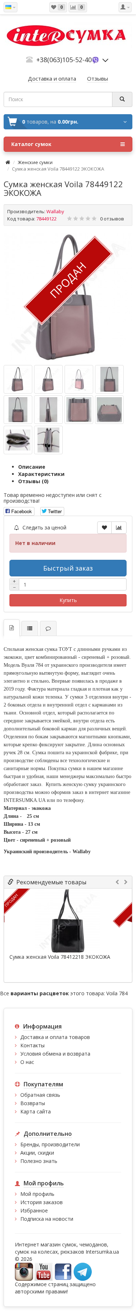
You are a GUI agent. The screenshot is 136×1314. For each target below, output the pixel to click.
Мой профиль (37, 1193)
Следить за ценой (43, 527)
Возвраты (32, 1103)
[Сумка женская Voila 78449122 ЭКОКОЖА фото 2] (79, 379)
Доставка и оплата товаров (55, 1037)
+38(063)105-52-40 (64, 59)
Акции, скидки (37, 1152)
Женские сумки (35, 162)
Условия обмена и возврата (55, 1053)
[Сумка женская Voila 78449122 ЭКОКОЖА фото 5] (48, 409)
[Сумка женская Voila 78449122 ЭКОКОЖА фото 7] (109, 409)
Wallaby (55, 211)
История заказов (41, 1202)
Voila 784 (117, 993)
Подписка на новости (46, 1218)
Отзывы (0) (33, 481)
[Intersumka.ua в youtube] (43, 1271)
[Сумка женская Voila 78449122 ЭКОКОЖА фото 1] (48, 379)
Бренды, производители (50, 1144)
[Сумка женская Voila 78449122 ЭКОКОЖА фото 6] (79, 409)
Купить (68, 600)
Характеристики (41, 474)
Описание (31, 466)
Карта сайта (35, 1111)
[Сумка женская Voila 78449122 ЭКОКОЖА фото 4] (18, 409)
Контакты (32, 1045)
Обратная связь (40, 1094)
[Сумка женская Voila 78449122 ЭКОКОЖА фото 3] (109, 379)
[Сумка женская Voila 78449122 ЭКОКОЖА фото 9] (48, 440)
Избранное (34, 1210)
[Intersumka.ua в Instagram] (24, 1271)
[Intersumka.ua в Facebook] (63, 1271)
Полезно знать (38, 1161)
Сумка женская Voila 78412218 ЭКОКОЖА (59, 957)
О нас (27, 1061)
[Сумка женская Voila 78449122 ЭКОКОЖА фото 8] (18, 440)
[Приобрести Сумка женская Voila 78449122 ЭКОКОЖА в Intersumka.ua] (18, 379)
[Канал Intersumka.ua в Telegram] (83, 1271)
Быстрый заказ (68, 568)
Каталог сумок (31, 144)
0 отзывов (112, 218)
